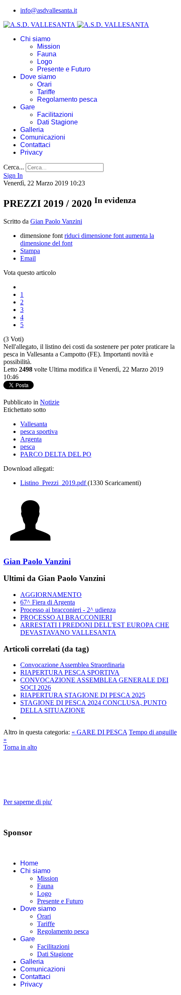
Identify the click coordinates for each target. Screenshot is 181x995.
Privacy (31, 152)
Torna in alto (20, 747)
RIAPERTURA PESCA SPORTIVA (70, 672)
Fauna (46, 54)
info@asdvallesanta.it (48, 10)
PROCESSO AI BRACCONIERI (66, 617)
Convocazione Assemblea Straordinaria (72, 664)
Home (29, 863)
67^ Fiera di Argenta (47, 602)
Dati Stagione (57, 122)
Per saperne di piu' (27, 801)
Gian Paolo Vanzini (56, 221)
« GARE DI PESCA (99, 732)
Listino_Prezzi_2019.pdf (54, 482)
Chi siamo (35, 38)
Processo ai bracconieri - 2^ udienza (68, 609)
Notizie (49, 402)
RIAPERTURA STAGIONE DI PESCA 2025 (82, 695)
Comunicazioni (42, 137)
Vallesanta (33, 424)
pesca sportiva (39, 431)
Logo (44, 61)
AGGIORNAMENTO (51, 594)
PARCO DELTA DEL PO (55, 454)
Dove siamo (38, 76)
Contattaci (35, 144)
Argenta (31, 439)
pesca (27, 446)
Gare (27, 107)
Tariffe (46, 91)
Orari (44, 84)
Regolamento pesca (67, 99)
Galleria (32, 129)
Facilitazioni (55, 114)
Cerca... (13, 167)
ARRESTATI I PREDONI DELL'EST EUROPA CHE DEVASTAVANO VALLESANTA (94, 628)
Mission (48, 46)
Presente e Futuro (63, 69)
